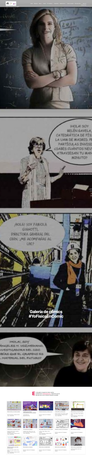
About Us (84, 3)
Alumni (44, 3)
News (40, 3)
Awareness (56, 3)
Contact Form (83, 4)
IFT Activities (49, 3)
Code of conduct (70, 3)
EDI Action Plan (77, 3)
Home (31, 3)
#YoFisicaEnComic (47, 393)
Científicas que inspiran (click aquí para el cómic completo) (29, 412)
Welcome (36, 3)
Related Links (62, 3)
